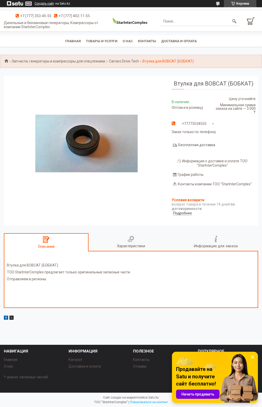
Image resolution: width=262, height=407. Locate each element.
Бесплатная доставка (196, 145)
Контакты (147, 41)
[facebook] (6, 318)
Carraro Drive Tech (124, 61)
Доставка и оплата (179, 41)
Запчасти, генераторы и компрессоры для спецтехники (58, 61)
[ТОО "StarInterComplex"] (131, 21)
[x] (11, 318)
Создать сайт (44, 3)
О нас (128, 41)
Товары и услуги (101, 41)
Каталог (75, 360)
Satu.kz (153, 397)
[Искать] (234, 21)
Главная (73, 41)
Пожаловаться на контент (149, 402)
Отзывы (139, 366)
